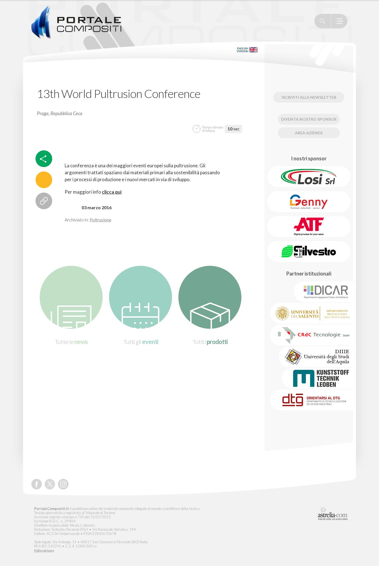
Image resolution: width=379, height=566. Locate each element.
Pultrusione (100, 219)
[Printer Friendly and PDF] (43, 179)
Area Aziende (309, 132)
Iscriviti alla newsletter (309, 97)
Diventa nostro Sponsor (309, 119)
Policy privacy (44, 550)
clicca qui (112, 192)
